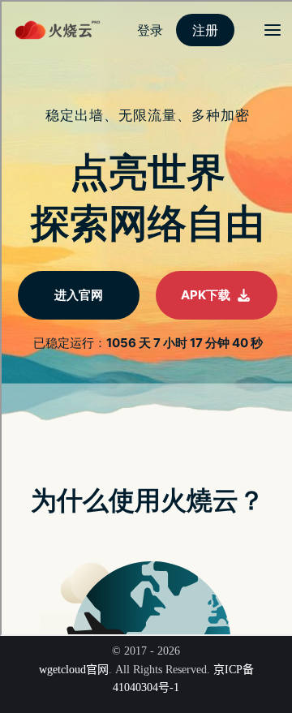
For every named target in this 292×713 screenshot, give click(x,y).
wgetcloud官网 (74, 670)
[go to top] (248, 654)
